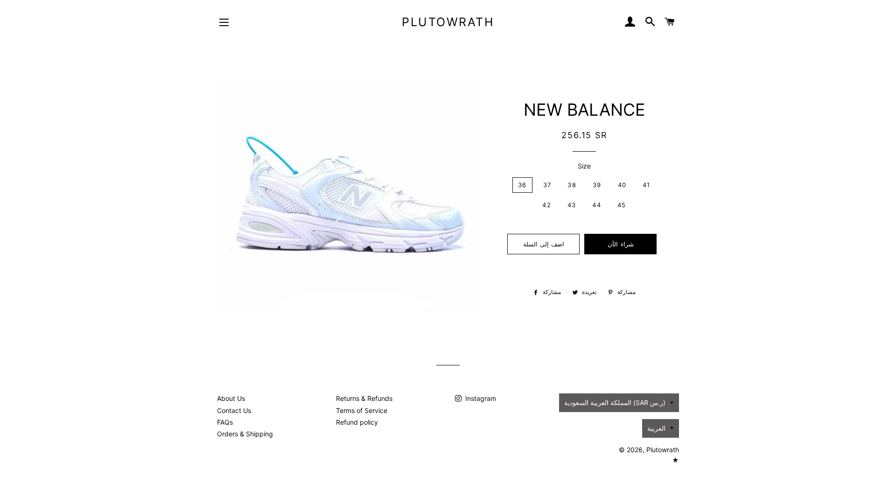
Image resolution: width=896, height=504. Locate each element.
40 (622, 185)
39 (597, 185)
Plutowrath (448, 22)
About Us (231, 398)
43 (571, 205)
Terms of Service (361, 410)
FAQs (225, 422)
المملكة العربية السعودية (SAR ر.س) (614, 402)
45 (621, 205)
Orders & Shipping (245, 434)
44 (596, 205)
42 (546, 205)
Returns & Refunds (364, 398)
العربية (656, 428)
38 (571, 185)
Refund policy (357, 422)
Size (584, 166)
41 (647, 185)
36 (522, 185)
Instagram (479, 398)
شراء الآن (620, 244)
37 (547, 185)
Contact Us (234, 410)
